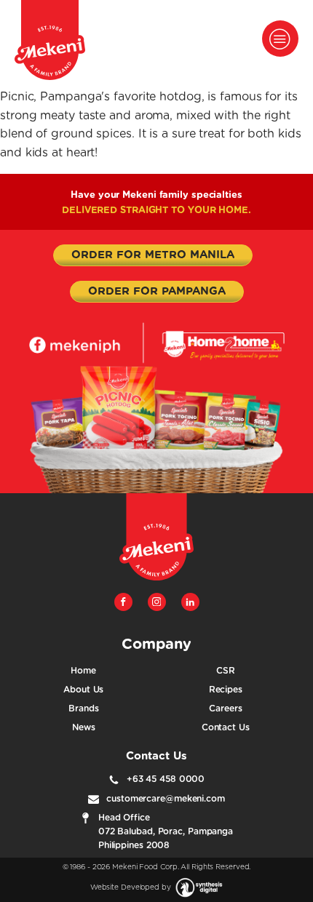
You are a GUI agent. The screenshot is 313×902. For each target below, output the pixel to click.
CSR (225, 670)
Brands (83, 708)
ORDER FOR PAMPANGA (157, 291)
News (83, 727)
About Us (83, 689)
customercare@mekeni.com (165, 798)
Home (83, 670)
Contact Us (226, 727)
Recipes (225, 689)
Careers (225, 708)
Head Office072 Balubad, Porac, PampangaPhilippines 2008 (165, 831)
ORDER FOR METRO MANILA (152, 255)
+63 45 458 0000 (166, 779)
